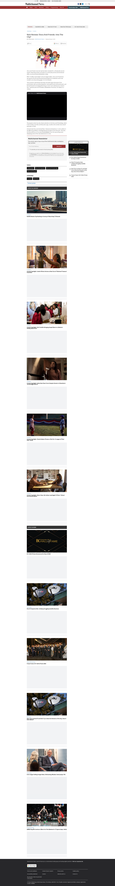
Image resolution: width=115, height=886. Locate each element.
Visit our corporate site (77, 861)
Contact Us (75, 874)
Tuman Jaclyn (31, 39)
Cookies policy (76, 871)
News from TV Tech (52, 26)
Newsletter (64, 43)
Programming (54, 7)
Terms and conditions (32, 871)
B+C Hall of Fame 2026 (80, 26)
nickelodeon (30, 168)
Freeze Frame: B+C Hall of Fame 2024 (79, 176)
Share (30, 43)
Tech (36, 7)
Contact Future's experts (47, 871)
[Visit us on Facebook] (78, 4)
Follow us (57, 43)
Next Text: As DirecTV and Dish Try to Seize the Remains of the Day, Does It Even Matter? (79, 170)
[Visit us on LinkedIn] (82, 4)
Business (41, 7)
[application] (47, 106)
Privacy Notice (34, 154)
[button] (87, 4)
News (31, 7)
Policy (47, 7)
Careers (44, 874)
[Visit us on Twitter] (80, 4)
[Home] (27, 7)
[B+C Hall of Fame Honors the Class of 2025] (78, 150)
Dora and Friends (31, 171)
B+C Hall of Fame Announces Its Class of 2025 (78, 158)
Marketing (29, 31)
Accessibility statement (32, 874)
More (61, 7)
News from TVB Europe (65, 26)
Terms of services (45, 153)
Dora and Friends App (52, 168)
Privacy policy (60, 871)
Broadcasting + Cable (45, 1)
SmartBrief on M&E (39, 26)
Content (34, 31)
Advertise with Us (61, 874)
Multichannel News (56, 1)
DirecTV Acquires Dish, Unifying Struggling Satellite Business (78, 164)
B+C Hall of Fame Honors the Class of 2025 (78, 153)
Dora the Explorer (40, 168)
